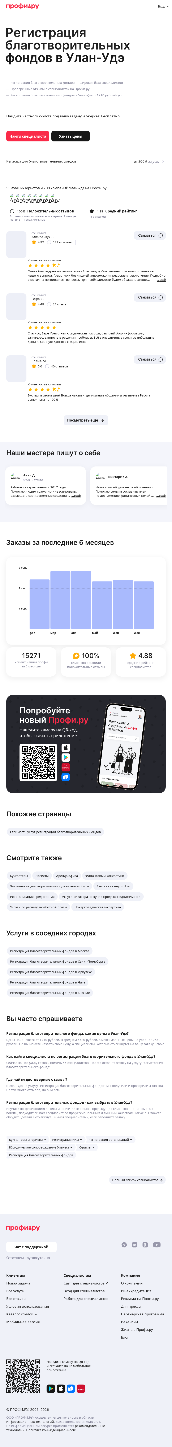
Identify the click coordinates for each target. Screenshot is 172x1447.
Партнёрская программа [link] (142, 1314)
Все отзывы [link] (16, 1298)
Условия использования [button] (27, 1306)
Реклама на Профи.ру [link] (140, 1298)
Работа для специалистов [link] (86, 1298)
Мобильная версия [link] (23, 1321)
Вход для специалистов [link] (84, 1290)
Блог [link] (125, 1337)
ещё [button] (77, 495)
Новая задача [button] (18, 1283)
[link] (27, 136)
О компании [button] (132, 1283)
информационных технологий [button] (30, 1421)
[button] (150, 235)
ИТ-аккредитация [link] (136, 1290)
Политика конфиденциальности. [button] (51, 1430)
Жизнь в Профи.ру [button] (137, 1329)
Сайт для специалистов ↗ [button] (86, 1283)
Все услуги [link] (15, 1290)
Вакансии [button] (129, 1321)
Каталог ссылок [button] (19, 1314)
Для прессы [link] (131, 1306)
